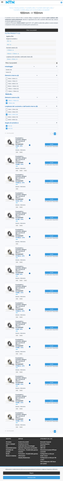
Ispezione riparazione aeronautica (27, 448)
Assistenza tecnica (23, 444)
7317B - (18, 201)
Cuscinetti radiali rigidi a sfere (45, 8)
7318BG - (19, 292)
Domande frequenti (45, 442)
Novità (7, 454)
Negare (31, 473)
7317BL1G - (19, 256)
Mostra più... (9, 94)
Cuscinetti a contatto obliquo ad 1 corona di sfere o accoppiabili (31, 10)
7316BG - (19, 164)
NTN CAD (42, 446)
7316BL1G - (19, 182)
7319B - (18, 329)
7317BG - (19, 219)
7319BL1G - (19, 366)
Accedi (51, 144)
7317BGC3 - (20, 237)
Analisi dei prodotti (23, 442)
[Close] (57, 63)
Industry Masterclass (24, 457)
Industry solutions (19, 8)
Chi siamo (8, 442)
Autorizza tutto (31, 477)
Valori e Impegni (10, 444)
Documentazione (45, 444)
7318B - (18, 274)
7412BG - (19, 384)
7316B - (18, 146)
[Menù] (2, 2)
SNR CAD (42, 448)
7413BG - (19, 402)
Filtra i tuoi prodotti (31, 30)
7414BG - (19, 421)
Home (11, 8)
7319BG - (19, 347)
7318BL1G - (19, 311)
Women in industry (11, 456)
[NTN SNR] (10, 2)
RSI (7, 446)
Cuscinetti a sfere (30, 8)
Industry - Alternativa (20, 150)
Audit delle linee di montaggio (26, 446)
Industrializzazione (11, 448)
